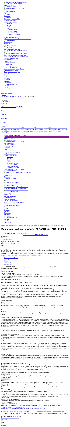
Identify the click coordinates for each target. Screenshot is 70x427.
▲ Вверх (3, 425)
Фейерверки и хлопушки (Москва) (14, 69)
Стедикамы (7, 17)
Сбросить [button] (10, 93)
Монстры (10, 23)
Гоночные (7, 14)
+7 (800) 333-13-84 (20, 407)
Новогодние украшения (11, 67)
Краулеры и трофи (12, 32)
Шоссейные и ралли (13, 29)
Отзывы (7, 262)
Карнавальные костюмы (11, 70)
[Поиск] (20, 107)
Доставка (6, 259)
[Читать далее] (5, 397)
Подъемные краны (9, 40)
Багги (8, 26)
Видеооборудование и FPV (12, 19)
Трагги (9, 25)
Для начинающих (9, 9)
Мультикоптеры (8, 13)
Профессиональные (10, 11)
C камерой (7, 16)
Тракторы (7, 43)
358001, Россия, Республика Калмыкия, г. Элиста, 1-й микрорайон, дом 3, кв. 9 (24, 408)
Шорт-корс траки (12, 31)
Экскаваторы (8, 42)
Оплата (6, 261)
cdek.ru (3, 303)
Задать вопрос (5, 379)
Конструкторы (8, 59)
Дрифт (9, 28)
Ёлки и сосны (8, 61)
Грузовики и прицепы (13, 34)
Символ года (8, 64)
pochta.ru (3, 311)
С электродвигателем (10, 22)
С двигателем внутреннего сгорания (14, 36)
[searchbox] (8, 107)
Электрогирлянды (9, 66)
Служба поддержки (28, 96)
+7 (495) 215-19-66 (7, 407)
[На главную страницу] (6, 98)
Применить (4, 93)
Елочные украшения (10, 62)
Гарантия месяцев (9, 243)
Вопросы (7, 264)
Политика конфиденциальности (10, 418)
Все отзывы (4, 403)
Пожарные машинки (10, 45)
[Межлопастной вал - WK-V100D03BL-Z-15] (35, 235)
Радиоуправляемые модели (12, 72)
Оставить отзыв (5, 374)
